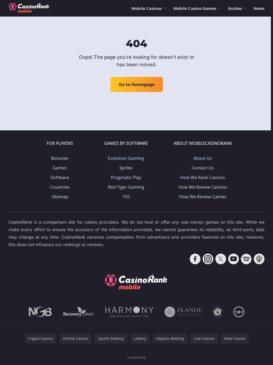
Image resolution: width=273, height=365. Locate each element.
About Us (202, 158)
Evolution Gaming (126, 158)
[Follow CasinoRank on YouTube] (233, 259)
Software (60, 177)
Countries (60, 187)
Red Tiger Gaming (126, 187)
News (259, 8)
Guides (235, 8)
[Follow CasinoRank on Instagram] (208, 259)
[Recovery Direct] (79, 311)
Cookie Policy (136, 357)
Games (60, 168)
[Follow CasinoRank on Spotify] (246, 259)
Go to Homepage (136, 84)
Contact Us (203, 168)
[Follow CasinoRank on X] (220, 259)
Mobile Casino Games (194, 8)
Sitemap (60, 197)
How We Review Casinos (202, 187)
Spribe (126, 168)
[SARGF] (217, 311)
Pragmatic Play (126, 177)
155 (126, 197)
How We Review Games (202, 197)
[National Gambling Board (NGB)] (40, 311)
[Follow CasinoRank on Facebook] (195, 259)
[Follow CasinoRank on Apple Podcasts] (259, 259)
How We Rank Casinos (202, 177)
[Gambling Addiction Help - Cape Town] (183, 311)
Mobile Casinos (146, 8)
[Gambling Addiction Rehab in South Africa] (129, 311)
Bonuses (60, 158)
